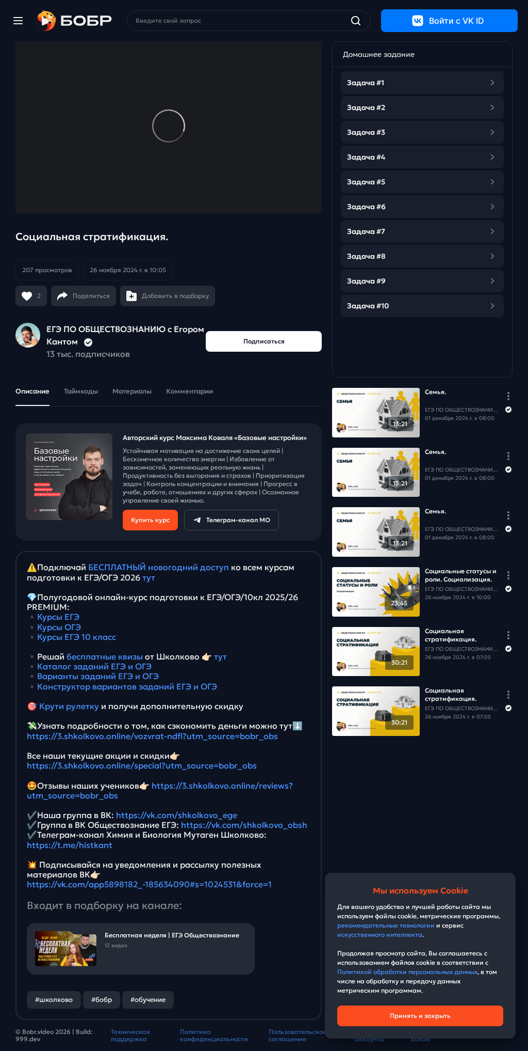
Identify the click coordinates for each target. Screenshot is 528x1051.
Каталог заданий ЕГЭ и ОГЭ (94, 666)
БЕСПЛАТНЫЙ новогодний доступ (158, 567)
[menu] (18, 20)
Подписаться (264, 341)
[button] (94, 270)
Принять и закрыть (420, 1015)
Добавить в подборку (175, 296)
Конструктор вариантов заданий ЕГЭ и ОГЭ (127, 686)
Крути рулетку (69, 706)
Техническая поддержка (130, 1035)
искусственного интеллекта (379, 934)
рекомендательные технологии (386, 925)
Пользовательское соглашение (297, 1035)
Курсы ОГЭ (59, 627)
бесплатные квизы (105, 656)
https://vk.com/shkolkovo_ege (176, 815)
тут (148, 577)
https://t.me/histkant (69, 845)
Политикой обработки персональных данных (407, 972)
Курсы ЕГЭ (58, 616)
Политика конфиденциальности (214, 1035)
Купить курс (150, 520)
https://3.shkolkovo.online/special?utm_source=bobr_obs (142, 765)
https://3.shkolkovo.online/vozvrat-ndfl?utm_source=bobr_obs (152, 736)
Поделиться (91, 296)
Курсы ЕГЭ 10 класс (76, 637)
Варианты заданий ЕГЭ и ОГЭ (98, 676)
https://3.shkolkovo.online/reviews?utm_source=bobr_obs (160, 790)
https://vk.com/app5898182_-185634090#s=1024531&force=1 (149, 884)
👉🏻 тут (214, 656)
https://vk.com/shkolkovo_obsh (244, 825)
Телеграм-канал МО (238, 520)
